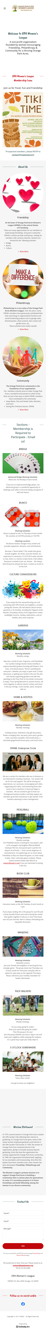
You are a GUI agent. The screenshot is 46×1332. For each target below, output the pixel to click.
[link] (23, 8)
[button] (6, 8)
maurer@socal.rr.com (11, 863)
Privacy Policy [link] (36, 1253)
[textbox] (23, 1213)
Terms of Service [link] (21, 1255)
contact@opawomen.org (23, 154)
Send (23, 1246)
